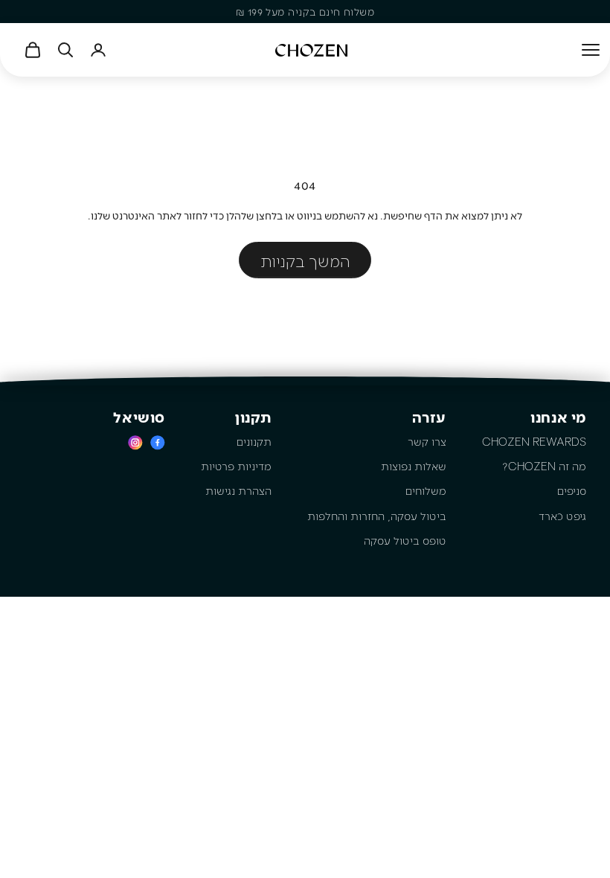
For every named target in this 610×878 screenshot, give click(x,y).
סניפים (571, 490)
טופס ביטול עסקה (405, 540)
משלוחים (425, 490)
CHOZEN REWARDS (534, 441)
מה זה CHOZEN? (544, 465)
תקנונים (254, 441)
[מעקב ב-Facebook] (157, 442)
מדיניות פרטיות (236, 465)
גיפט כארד (562, 515)
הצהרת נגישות (238, 490)
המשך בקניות (305, 260)
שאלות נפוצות (413, 465)
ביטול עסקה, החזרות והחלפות (376, 515)
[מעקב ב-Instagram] (135, 442)
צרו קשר (427, 441)
